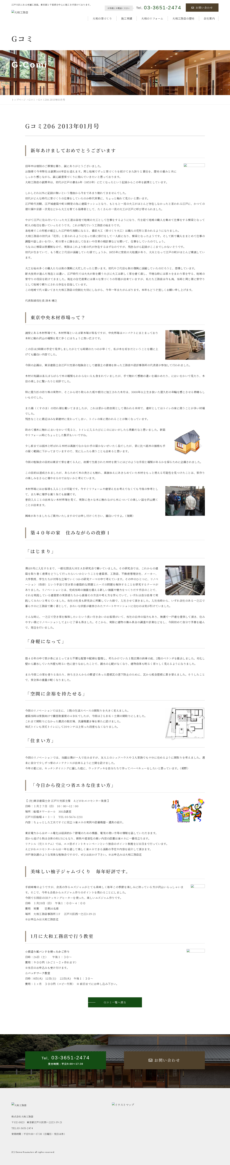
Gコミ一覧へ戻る (115, 1002)
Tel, (158, 8)
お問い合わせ (204, 7)
